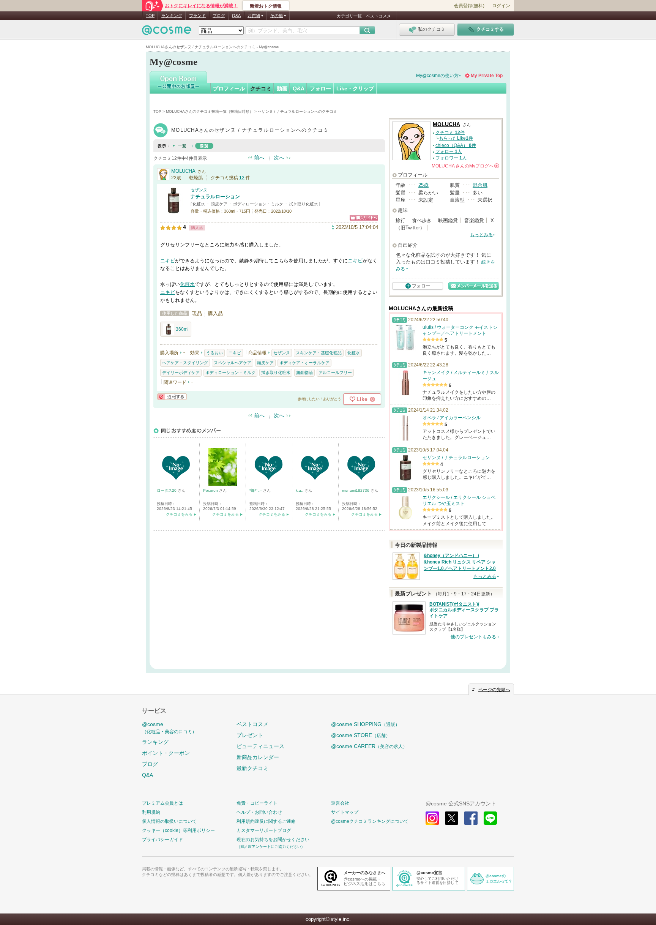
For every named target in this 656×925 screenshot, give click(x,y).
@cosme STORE (360, 735)
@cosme (169, 727)
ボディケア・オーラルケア (304, 362)
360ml (182, 329)
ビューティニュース (260, 746)
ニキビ (167, 261)
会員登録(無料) (469, 5)
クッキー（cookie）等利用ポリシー (178, 830)
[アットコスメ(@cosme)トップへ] (166, 32)
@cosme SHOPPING (365, 724)
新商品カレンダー (258, 757)
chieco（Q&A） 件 (455, 145)
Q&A (236, 15)
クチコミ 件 (450, 132)
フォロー (320, 88)
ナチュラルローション (215, 196)
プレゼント (250, 735)
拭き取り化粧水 (303, 204)
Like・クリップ (355, 88)
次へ (279, 158)
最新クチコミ (252, 768)
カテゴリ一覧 (349, 16)
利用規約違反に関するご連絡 (266, 821)
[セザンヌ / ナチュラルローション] (173, 210)
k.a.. (300, 490)
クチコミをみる (179, 514)
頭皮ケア (219, 204)
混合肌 (480, 185)
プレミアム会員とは (162, 803)
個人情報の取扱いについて (169, 821)
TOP (150, 15)
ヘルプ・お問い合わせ (259, 812)
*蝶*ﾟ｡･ (256, 490)
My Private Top (487, 75)
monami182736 (356, 490)
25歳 (423, 185)
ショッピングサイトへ (364, 218)
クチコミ (260, 88)
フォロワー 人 (451, 158)
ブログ (219, 15)
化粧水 (198, 204)
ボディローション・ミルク (258, 204)
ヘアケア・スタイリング (185, 362)
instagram (432, 818)
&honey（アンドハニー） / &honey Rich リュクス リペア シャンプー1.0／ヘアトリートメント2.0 (460, 562)
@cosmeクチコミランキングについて (369, 821)
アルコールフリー (335, 372)
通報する (172, 396)
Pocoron (211, 490)
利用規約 (151, 812)
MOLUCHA (183, 171)
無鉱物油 (304, 372)
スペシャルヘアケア (232, 362)
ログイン (501, 5)
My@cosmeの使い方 (437, 75)
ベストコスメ (378, 16)
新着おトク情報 (266, 6)
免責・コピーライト (257, 803)
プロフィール (229, 88)
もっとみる (481, 234)
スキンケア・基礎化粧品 (319, 352)
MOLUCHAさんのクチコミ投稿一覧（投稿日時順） (209, 111)
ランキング (171, 15)
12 (241, 177)
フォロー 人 (448, 151)
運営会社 (340, 803)
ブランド (197, 15)
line (490, 818)
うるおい (214, 352)
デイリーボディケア (181, 372)
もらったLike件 (456, 138)
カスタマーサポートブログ (264, 830)
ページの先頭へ (494, 689)
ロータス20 (167, 490)
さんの (465, 166)
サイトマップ (344, 812)
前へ (259, 158)
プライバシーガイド (162, 839)
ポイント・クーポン (166, 753)
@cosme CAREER (369, 746)
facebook (471, 818)
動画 (282, 88)
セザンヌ (199, 190)
